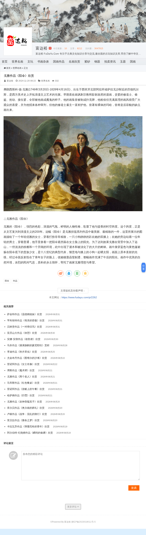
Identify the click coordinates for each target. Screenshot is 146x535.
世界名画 (17, 61)
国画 (133, 61)
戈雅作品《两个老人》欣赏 (22, 376)
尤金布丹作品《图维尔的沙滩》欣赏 (27, 357)
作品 (15, 281)
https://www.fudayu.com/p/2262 (79, 297)
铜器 (97, 61)
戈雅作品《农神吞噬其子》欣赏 (24, 401)
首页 (4, 61)
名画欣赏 (74, 61)
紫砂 (87, 61)
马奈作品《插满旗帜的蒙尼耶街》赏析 (28, 345)
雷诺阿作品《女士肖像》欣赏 (23, 364)
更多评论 (72, 506)
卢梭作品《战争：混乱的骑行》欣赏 (27, 414)
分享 (143, 267)
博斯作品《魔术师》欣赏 (21, 370)
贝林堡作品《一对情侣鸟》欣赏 (24, 326)
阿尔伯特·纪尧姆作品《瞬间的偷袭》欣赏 (30, 432)
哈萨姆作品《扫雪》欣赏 (21, 395)
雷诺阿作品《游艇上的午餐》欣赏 (26, 389)
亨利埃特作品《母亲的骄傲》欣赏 (26, 320)
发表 (134, 487)
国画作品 (58, 61)
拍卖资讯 (110, 61)
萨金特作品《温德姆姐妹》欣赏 (24, 314)
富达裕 (41, 48)
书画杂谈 (43, 61)
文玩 (30, 61)
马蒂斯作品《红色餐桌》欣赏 (23, 382)
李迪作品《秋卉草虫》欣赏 (22, 351)
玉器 (123, 61)
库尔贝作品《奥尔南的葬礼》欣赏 (26, 407)
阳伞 (7, 281)
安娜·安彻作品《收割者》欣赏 (23, 339)
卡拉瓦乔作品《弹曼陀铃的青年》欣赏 (28, 426)
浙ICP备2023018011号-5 (83, 522)
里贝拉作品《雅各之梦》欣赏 (23, 420)
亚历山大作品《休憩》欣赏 (22, 332)
